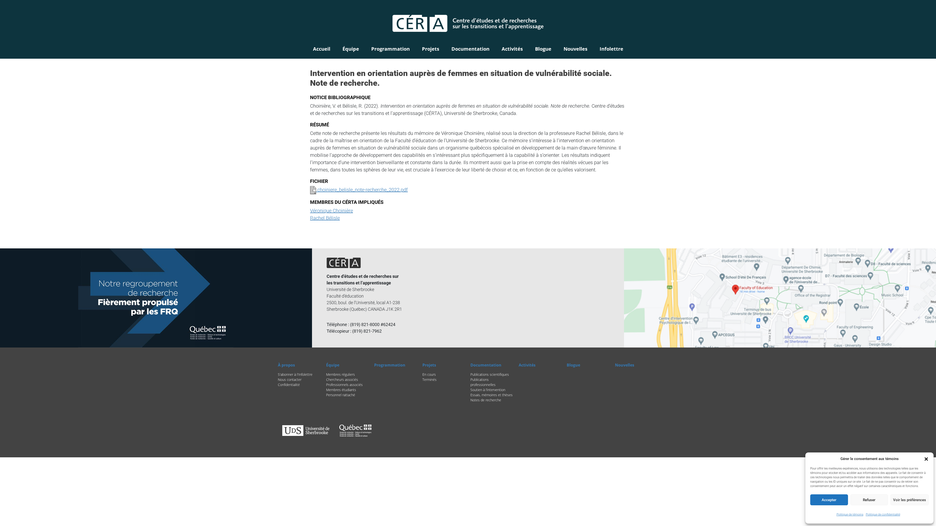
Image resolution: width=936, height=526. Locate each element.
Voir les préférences (909, 500)
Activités (512, 49)
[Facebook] (642, 8)
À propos (286, 365)
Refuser (869, 500)
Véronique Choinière (331, 211)
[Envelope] (654, 8)
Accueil (321, 49)
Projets (430, 49)
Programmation (390, 49)
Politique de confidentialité (883, 514)
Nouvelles (575, 49)
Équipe (350, 49)
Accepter (829, 500)
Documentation (470, 49)
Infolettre (611, 49)
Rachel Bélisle (325, 218)
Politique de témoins (850, 514)
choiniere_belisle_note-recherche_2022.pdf (362, 190)
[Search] (631, 8)
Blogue (543, 49)
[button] (926, 458)
